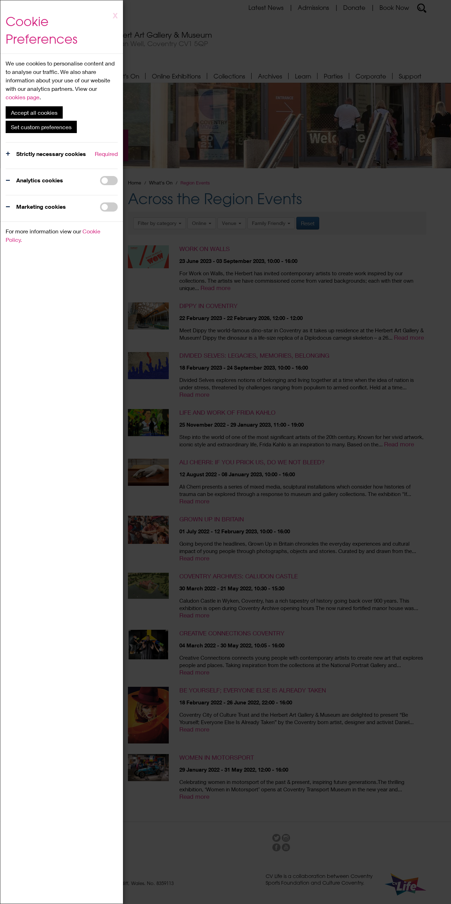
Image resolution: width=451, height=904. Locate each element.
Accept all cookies (34, 112)
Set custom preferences (41, 127)
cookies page (22, 97)
